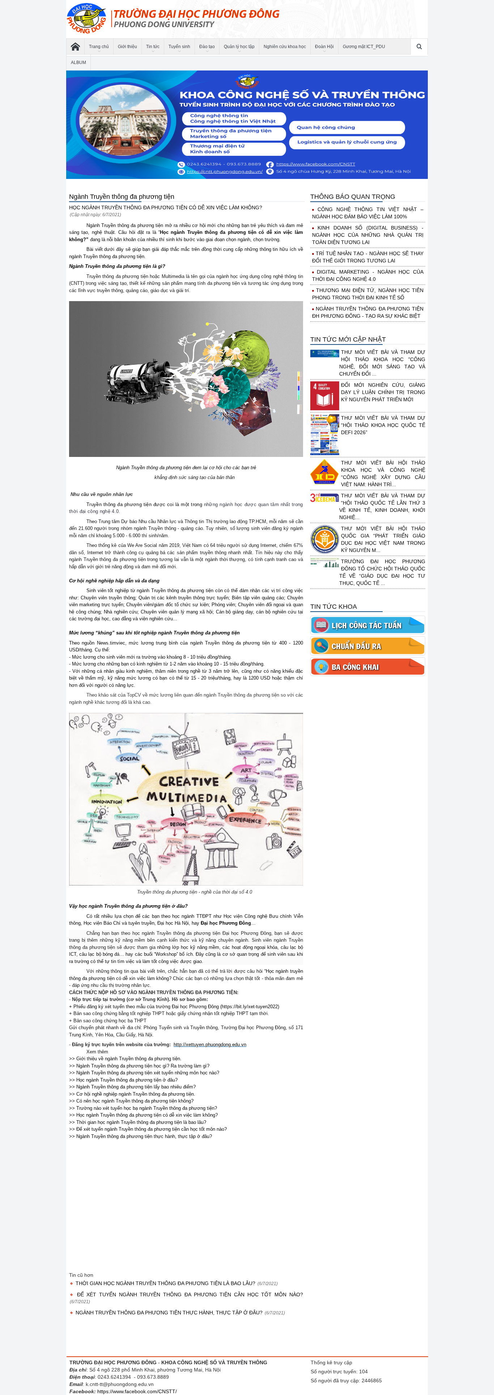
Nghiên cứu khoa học (285, 46)
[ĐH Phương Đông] (75, 47)
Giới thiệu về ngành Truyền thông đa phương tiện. (128, 1058)
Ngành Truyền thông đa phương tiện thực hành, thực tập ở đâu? (143, 1136)
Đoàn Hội (324, 46)
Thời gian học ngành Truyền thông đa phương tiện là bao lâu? (140, 1122)
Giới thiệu (127, 46)
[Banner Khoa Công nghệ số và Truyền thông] (247, 124)
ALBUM (78, 62)
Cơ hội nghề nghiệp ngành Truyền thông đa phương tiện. (135, 1094)
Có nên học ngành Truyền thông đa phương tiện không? (134, 1101)
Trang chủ (99, 46)
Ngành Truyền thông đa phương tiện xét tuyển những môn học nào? (147, 1072)
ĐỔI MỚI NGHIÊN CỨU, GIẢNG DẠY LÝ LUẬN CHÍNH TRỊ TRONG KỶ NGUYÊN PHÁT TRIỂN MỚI (383, 392)
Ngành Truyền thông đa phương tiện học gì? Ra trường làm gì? (142, 1066)
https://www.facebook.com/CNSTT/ (137, 1391)
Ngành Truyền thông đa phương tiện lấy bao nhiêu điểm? (135, 1087)
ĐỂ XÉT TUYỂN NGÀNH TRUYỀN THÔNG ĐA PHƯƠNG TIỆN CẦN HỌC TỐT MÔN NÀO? (188, 1294)
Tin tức (152, 46)
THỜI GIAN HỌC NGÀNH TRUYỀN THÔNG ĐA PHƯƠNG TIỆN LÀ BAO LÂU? (165, 1283)
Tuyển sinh (179, 46)
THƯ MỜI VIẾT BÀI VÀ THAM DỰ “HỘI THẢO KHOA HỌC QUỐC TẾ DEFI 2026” (383, 425)
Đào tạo (207, 46)
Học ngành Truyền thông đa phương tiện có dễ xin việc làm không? (146, 1115)
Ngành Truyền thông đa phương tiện (121, 196)
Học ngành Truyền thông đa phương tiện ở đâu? (126, 1080)
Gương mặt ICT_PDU (364, 46)
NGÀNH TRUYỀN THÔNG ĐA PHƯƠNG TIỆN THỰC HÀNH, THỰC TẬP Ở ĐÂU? (169, 1312)
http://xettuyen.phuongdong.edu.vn (210, 1044)
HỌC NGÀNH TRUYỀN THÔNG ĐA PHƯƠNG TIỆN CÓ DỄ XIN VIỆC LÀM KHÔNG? (165, 207)
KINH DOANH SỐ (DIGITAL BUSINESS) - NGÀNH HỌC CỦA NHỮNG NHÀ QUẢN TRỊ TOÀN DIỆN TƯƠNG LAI (367, 235)
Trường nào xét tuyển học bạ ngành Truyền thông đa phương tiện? (146, 1108)
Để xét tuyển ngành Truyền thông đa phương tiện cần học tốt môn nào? (151, 1129)
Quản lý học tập (239, 46)
